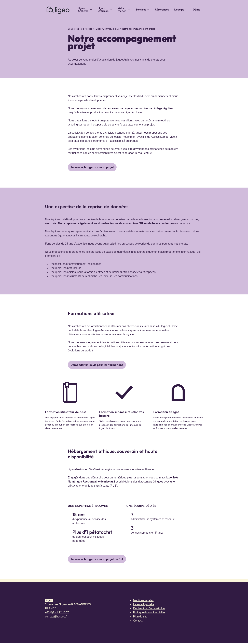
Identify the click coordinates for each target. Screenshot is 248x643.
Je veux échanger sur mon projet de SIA (97, 559)
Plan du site (140, 616)
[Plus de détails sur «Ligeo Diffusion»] (112, 9)
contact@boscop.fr (56, 616)
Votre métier (122, 9)
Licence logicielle (143, 604)
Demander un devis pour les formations (97, 364)
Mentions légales (143, 600)
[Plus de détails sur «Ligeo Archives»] (92, 9)
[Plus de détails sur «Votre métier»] (130, 9)
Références (162, 9)
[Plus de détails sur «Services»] (149, 9)
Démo (196, 9)
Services (141, 9)
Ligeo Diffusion (103, 9)
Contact (137, 620)
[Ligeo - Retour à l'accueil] (58, 9)
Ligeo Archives (83, 9)
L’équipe (179, 9)
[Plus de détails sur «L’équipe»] (187, 9)
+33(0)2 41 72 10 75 (57, 612)
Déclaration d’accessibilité (149, 608)
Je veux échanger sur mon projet (92, 167)
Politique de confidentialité (149, 612)
